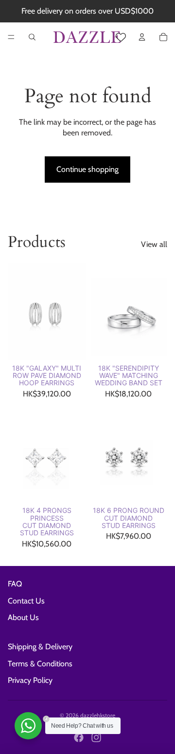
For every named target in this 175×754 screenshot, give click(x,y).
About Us (23, 617)
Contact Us (26, 600)
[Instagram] (96, 737)
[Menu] (11, 37)
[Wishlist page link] (121, 37)
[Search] (32, 37)
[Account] (142, 37)
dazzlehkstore (97, 715)
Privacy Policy (30, 680)
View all (154, 244)
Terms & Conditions (40, 663)
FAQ (15, 583)
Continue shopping (87, 169)
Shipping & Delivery (40, 646)
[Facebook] (79, 737)
